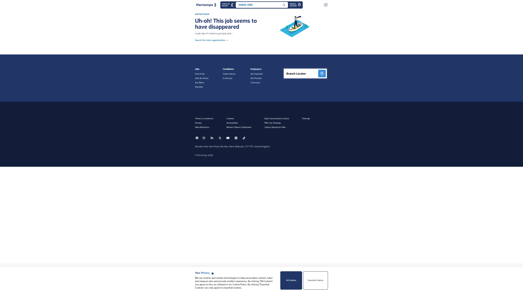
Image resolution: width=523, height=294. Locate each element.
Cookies (230, 119)
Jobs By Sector (202, 78)
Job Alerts (199, 83)
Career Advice (229, 74)
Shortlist (199, 87)
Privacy (198, 123)
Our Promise (256, 78)
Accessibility (232, 123)
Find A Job (200, 74)
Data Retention (202, 127)
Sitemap (306, 119)
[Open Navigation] (326, 5)
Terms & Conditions (204, 119)
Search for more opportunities (210, 40)
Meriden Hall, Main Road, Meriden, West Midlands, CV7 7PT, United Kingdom (232, 146)
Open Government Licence (276, 119)
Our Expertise (256, 74)
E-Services (227, 78)
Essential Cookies (315, 280)
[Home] (206, 5)
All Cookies (291, 280)
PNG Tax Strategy (272, 123)
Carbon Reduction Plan (275, 127)
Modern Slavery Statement (238, 127)
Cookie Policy (239, 284)
